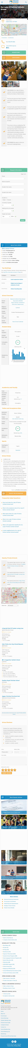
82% (21, 433)
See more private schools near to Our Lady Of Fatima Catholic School (14, 713)
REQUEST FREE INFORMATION (16, 493)
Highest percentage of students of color (16, 284)
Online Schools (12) (7, 966)
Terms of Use (10, 1046)
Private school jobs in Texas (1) (10, 980)
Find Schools (4, 1016)
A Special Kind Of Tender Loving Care (15, 573)
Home (2, 1011)
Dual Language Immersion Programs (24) (12, 958)
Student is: (4, 198)
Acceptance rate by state (8, 996)
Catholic (18, 308)
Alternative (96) (6, 962)
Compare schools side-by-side (10, 940)
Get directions (11, 37)
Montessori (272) (7, 952)
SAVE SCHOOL (16, 58)
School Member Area (5, 1029)
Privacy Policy (17, 1046)
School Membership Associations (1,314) (12, 971)
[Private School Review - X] (13, 1041)
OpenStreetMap (23, 34)
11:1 (21, 399)
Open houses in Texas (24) (9, 978)
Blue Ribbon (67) (6, 945)
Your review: (3, 755)
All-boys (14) (6, 949)
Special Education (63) (8, 960)
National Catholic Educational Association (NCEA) (17, 300)
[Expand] (3, 594)
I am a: (2, 749)
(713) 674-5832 (11, 42)
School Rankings (4, 1018)
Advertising (3, 1034)
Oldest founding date (16, 289)
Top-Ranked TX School (9, 249)
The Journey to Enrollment (10, 901)
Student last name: (6, 192)
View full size (4, 37)
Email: (3, 176)
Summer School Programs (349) (10, 956)
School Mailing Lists (5, 1031)
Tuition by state (6, 994)
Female (9, 200)
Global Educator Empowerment (11, 904)
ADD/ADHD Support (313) (8, 964)
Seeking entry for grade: (8, 208)
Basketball (18, 450)
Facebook (15, 1041)
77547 (15, 22)
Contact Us (3, 1027)
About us (3, 1014)
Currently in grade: (6, 203)
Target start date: (6, 214)
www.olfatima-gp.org (11, 46)
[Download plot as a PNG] (24, 348)
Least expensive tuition (17, 279)
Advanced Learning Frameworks (11, 899)
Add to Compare (7, 632)
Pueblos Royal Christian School (16, 565)
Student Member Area (6, 1020)
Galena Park (9, 22)
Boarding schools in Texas (9, 988)
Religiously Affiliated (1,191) (9, 968)
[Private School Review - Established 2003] (14, 2)
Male (4, 200)
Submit (22, 220)
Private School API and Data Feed (8, 1036)
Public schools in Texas (8, 986)
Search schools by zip (8, 938)
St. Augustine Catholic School (11, 660)
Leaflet (19, 34)
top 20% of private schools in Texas (12, 272)
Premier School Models (9, 908)
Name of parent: (6, 182)
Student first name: (7, 187)
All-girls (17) (5, 947)
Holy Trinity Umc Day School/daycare (16, 582)
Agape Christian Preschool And (11, 696)
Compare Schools (5, 1025)
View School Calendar (17, 322)
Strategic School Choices (9, 906)
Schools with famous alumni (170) (10, 973)
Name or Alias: (17, 749)
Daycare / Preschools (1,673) (9, 954)
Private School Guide (5, 1022)
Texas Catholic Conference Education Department (17, 303)
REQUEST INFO (16, 52)
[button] (14, 29)
